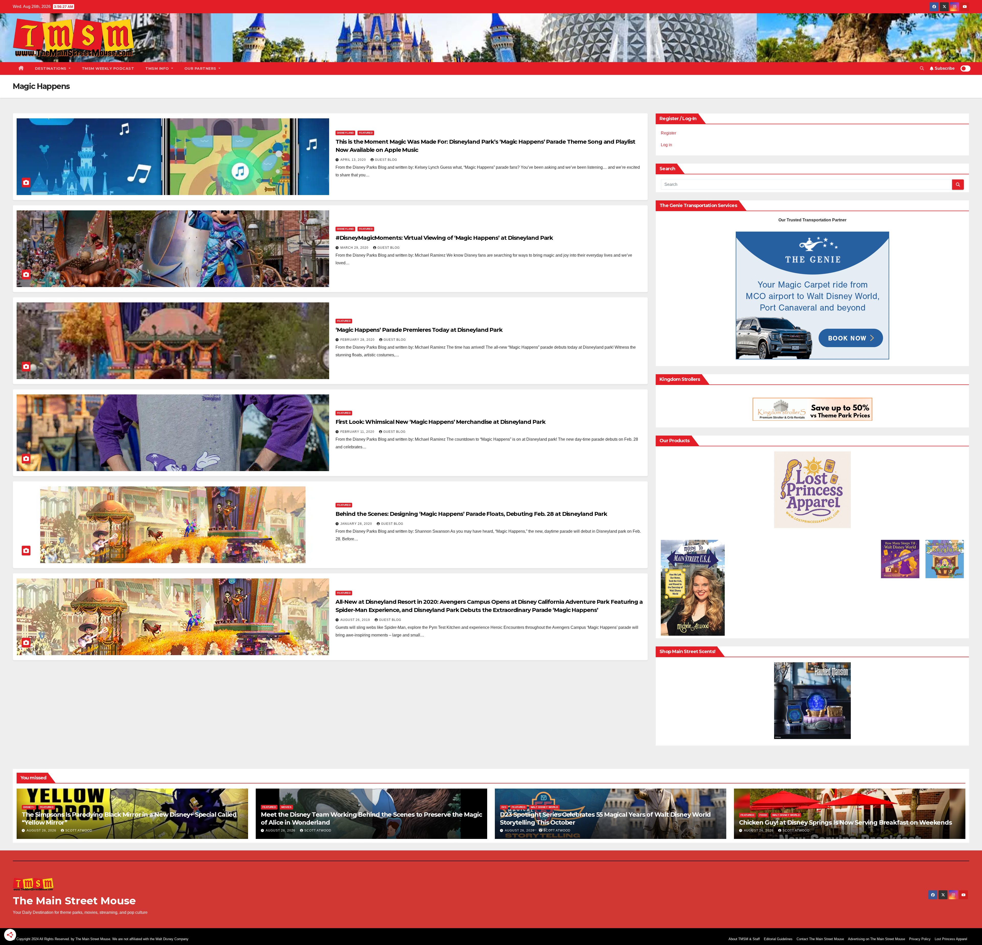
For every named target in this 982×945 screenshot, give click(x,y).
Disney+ (29, 807)
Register (668, 133)
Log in (666, 145)
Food (763, 815)
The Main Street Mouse (74, 900)
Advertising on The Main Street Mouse (876, 939)
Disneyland (345, 132)
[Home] (21, 68)
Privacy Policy (920, 939)
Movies (286, 807)
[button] (922, 68)
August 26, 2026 (42, 830)
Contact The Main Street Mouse (820, 939)
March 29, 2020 (355, 247)
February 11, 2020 (357, 432)
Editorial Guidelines (778, 939)
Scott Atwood (78, 830)
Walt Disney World (544, 807)
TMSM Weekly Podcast (108, 68)
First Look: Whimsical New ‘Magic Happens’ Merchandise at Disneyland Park (440, 421)
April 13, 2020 (353, 160)
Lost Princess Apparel (951, 939)
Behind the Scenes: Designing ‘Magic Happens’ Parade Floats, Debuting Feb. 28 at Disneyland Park (471, 513)
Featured (366, 132)
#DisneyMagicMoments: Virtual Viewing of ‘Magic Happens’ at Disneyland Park (444, 237)
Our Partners (201, 68)
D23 (503, 807)
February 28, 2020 (358, 339)
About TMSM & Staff (744, 939)
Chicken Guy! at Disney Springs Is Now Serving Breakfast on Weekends (845, 822)
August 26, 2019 (355, 620)
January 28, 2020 (356, 524)
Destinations (51, 68)
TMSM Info (157, 68)
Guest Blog (386, 160)
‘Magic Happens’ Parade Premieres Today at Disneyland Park (419, 329)
